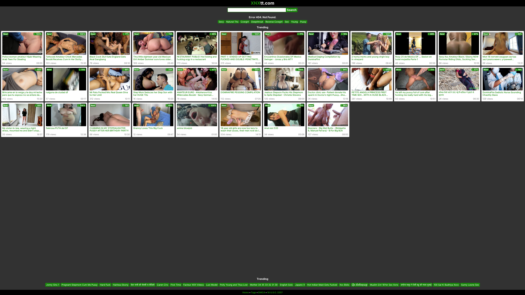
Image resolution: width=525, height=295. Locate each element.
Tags (253, 292)
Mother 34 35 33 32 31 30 (264, 284)
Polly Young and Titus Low (234, 284)
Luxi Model (212, 284)
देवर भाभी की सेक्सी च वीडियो (142, 284)
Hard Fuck (105, 284)
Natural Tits (232, 21)
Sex (287, 21)
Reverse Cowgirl (274, 21)
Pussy (303, 21)
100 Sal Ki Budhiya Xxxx (446, 284)
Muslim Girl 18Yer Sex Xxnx (384, 284)
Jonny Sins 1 (52, 284)
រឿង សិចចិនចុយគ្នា (360, 284)
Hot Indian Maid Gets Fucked (322, 284)
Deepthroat (257, 21)
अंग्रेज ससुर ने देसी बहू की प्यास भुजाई (416, 284)
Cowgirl (245, 21)
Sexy (221, 21)
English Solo (286, 284)
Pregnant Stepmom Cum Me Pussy (79, 284)
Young (294, 21)
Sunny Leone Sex (470, 284)
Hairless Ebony (120, 284)
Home (245, 292)
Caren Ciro (162, 284)
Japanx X (300, 284)
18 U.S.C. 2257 (275, 292)
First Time (176, 284)
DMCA (261, 292)
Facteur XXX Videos (193, 284)
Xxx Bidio (344, 284)
